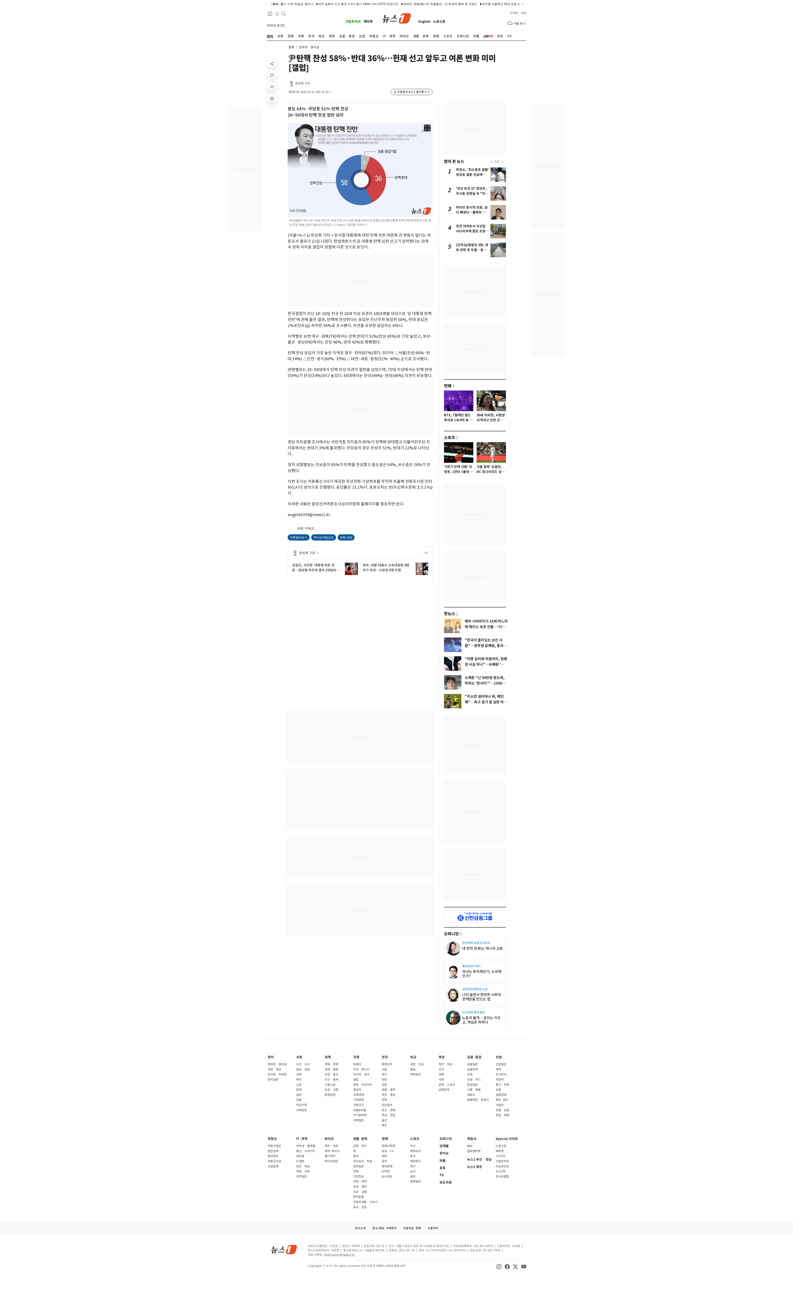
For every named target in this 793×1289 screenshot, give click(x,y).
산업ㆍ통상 (331, 1074)
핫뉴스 (449, 613)
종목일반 (415, 1181)
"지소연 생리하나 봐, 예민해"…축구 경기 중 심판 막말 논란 (486, 702)
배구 (412, 1166)
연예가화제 (388, 1146)
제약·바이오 (332, 1151)
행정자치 (387, 1064)
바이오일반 (331, 1161)
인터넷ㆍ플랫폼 (305, 1146)
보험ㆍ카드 (474, 1079)
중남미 (357, 1090)
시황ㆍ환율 (474, 1090)
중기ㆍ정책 (502, 1085)
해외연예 (387, 1166)
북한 (442, 1057)
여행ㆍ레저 (360, 1181)
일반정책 (273, 1151)
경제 (328, 1057)
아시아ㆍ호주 (361, 1074)
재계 (498, 1069)
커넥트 (514, 13)
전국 (385, 1057)
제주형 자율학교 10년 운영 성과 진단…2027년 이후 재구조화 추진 (481, 4)
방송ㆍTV (388, 1151)
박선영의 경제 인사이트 (476, 943)
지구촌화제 (360, 1115)
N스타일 (387, 1176)
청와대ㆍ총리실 (277, 1064)
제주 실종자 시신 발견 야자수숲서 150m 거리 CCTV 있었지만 (314, 4)
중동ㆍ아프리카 (362, 1085)
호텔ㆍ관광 (502, 1110)
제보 (523, 13)
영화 (384, 1156)
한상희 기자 (302, 83)
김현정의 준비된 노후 (475, 989)
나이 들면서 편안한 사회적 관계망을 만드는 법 (481, 996)
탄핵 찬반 (346, 537)
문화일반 (358, 1166)
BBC (470, 1146)
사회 (299, 1057)
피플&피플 (359, 1110)
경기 (384, 1074)
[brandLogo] (396, 18)
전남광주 (387, 1105)
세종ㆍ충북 (388, 1090)
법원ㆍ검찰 (303, 1069)
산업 (499, 1057)
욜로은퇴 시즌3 (471, 966)
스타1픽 (500, 1156)
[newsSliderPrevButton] (492, 161)
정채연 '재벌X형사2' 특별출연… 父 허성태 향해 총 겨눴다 (396, 4)
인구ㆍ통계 (331, 1079)
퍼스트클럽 (502, 1176)
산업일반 (501, 1064)
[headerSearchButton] (283, 13)
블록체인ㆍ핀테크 (478, 1100)
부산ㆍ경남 (388, 1115)
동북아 (357, 1064)
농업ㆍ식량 (331, 1090)
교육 (299, 1074)
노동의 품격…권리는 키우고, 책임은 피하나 (481, 1020)
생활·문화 (360, 1139)
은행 (469, 1074)
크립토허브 (353, 21)
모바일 (300, 1156)
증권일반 (472, 1085)
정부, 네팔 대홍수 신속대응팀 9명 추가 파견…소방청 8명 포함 (386, 567)
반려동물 (358, 1197)
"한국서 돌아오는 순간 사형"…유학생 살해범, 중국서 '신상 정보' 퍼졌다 (486, 645)
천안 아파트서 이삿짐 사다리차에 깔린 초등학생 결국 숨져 (472, 231)
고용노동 (330, 1085)
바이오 (329, 1139)
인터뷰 (386, 1171)
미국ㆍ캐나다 (361, 1069)
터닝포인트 (502, 1166)
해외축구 (415, 1161)
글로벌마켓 (474, 1151)
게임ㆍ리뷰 (303, 1171)
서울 (384, 1069)
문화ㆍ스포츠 (447, 1085)
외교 (413, 1057)
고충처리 (432, 1228)
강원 (384, 1085)
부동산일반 (274, 1146)
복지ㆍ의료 (331, 1146)
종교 (356, 1156)
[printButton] (272, 98)
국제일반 (358, 1120)
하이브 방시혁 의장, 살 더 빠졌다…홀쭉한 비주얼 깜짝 (472, 212)
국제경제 (358, 1095)
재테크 (471, 1095)
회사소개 (360, 1228)
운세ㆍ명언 (360, 1187)
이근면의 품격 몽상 (473, 1012)
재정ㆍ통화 (331, 1069)
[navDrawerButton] (270, 13)
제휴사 (471, 1139)
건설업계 (273, 1166)
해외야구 (415, 1151)
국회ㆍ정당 (274, 1069)
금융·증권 (474, 1057)
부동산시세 (274, 1161)
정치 (291, 47)
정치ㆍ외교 (445, 1064)
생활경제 (501, 1095)
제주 (384, 1125)
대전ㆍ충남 (388, 1095)
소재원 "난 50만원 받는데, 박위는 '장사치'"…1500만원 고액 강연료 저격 (485, 683)
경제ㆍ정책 (331, 1064)
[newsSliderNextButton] (502, 161)
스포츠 (449, 437)
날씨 (299, 1095)
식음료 (500, 1105)
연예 (447, 386)
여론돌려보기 (298, 537)
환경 (299, 1090)
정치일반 (273, 1079)
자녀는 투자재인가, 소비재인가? (481, 973)
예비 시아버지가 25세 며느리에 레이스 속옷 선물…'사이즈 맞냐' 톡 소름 (486, 627)
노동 (299, 1085)
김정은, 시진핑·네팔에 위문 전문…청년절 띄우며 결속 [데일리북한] (315, 568)
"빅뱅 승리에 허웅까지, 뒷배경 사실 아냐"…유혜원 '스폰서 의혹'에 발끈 (486, 664)
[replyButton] (272, 75)
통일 (412, 1069)
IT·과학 (301, 1139)
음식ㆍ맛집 (360, 1207)
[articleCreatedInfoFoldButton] (330, 92)
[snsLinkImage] (498, 1266)
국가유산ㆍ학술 (362, 1161)
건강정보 (358, 1176)
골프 (412, 1176)
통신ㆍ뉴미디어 (305, 1151)
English (424, 21)
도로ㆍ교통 (360, 1192)
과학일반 (301, 1176)
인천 (384, 1079)
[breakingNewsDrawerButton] (277, 13)
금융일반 (472, 1064)
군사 (441, 1069)
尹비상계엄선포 (323, 537)
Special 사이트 (507, 1139)
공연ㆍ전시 (360, 1146)
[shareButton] (272, 64)
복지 (299, 1079)
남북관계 (444, 1090)
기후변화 (358, 1100)
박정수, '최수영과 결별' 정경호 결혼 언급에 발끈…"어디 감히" (472, 175)
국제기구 (358, 1105)
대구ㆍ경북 (388, 1110)
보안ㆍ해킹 (303, 1166)
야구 (412, 1146)
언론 (356, 1171)
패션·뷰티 (502, 1100)
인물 (299, 1100)
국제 (356, 1057)
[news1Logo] (284, 1249)
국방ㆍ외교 (417, 1064)
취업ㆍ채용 (502, 1115)
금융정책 (472, 1069)
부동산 (272, 1139)
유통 (498, 1090)
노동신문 (439, 21)
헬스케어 (330, 1156)
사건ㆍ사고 (303, 1064)
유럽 (356, 1079)
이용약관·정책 (412, 1228)
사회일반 (301, 1110)
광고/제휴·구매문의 (384, 1228)
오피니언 (451, 934)
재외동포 (415, 1074)
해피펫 (368, 21)
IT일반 (300, 1161)
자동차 (500, 1079)
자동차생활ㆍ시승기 (365, 1202)
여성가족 (301, 1105)
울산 (384, 1120)
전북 (384, 1100)
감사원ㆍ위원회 (277, 1074)
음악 (384, 1161)
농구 (412, 1171)
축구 (412, 1156)
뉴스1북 (500, 1171)
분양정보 (273, 1156)
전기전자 (501, 1074)
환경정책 (330, 1095)
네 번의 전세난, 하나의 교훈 (482, 948)
